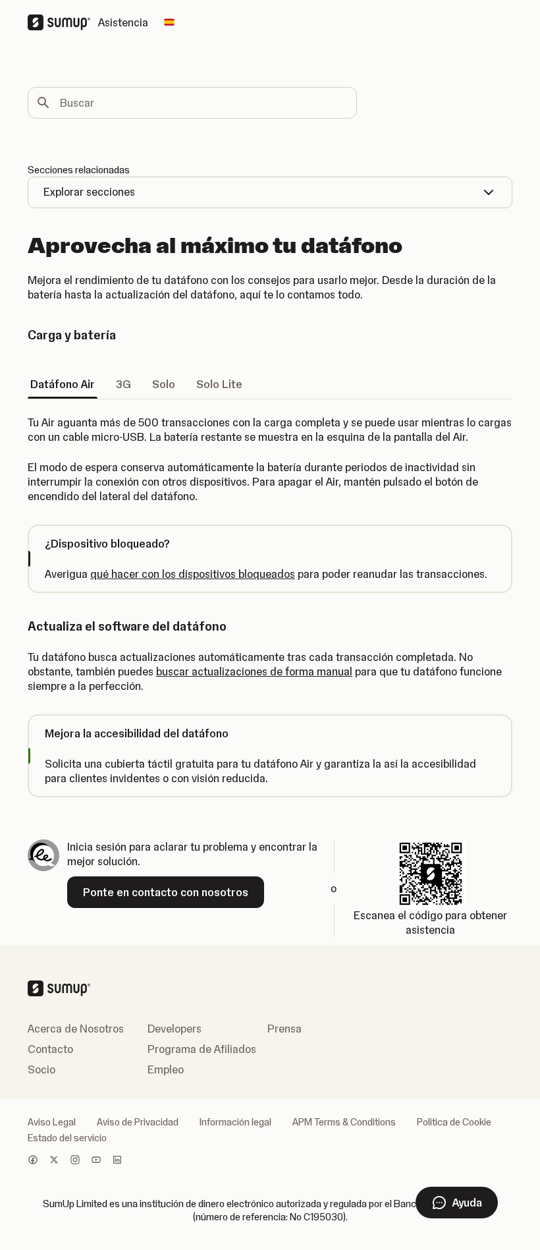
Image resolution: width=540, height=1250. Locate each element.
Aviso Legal (52, 1122)
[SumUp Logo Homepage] (63, 22)
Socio (41, 1069)
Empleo (166, 1069)
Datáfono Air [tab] (62, 384)
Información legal (235, 1122)
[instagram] (75, 1161)
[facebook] (33, 1161)
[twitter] (54, 1161)
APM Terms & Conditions (344, 1122)
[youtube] (96, 1161)
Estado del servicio (67, 1138)
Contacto (50, 1049)
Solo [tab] (163, 384)
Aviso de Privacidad (137, 1122)
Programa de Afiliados (202, 1049)
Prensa (284, 1028)
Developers (175, 1028)
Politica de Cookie (454, 1122)
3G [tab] (123, 384)
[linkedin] (117, 1161)
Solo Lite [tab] (219, 384)
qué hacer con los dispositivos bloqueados (192, 574)
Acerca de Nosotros (76, 1028)
